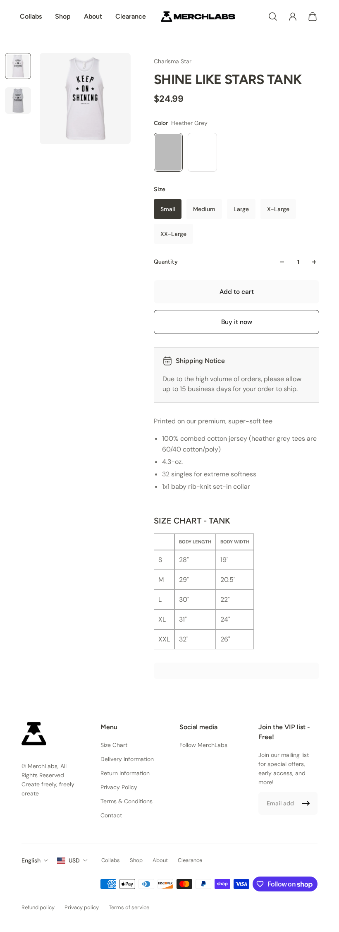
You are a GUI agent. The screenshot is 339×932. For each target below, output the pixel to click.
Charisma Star (172, 61)
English (31, 860)
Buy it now (236, 322)
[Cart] (312, 16)
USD (74, 860)
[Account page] (293, 16)
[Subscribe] (306, 803)
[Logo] (198, 16)
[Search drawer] (273, 16)
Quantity (166, 261)
